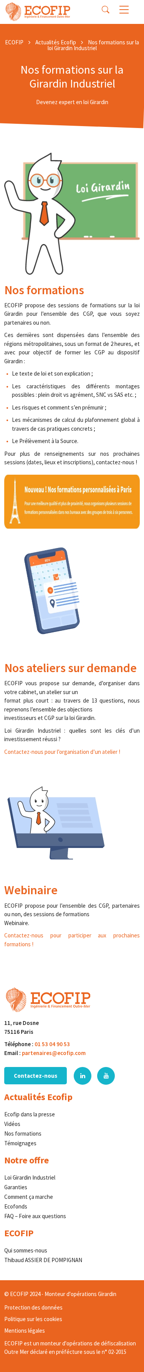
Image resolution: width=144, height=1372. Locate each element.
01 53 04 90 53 (52, 1044)
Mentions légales (24, 1330)
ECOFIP (14, 42)
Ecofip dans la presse (29, 1114)
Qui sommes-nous (25, 1250)
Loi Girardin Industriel (29, 1177)
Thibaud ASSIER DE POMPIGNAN (43, 1260)
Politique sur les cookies (33, 1319)
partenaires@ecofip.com (54, 1053)
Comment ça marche (28, 1196)
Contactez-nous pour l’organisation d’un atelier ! (62, 751)
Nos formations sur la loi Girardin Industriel (93, 45)
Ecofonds (15, 1206)
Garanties (15, 1187)
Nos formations (22, 1133)
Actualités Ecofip (55, 42)
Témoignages (20, 1143)
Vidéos (12, 1124)
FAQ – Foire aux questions (35, 1216)
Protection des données (33, 1307)
